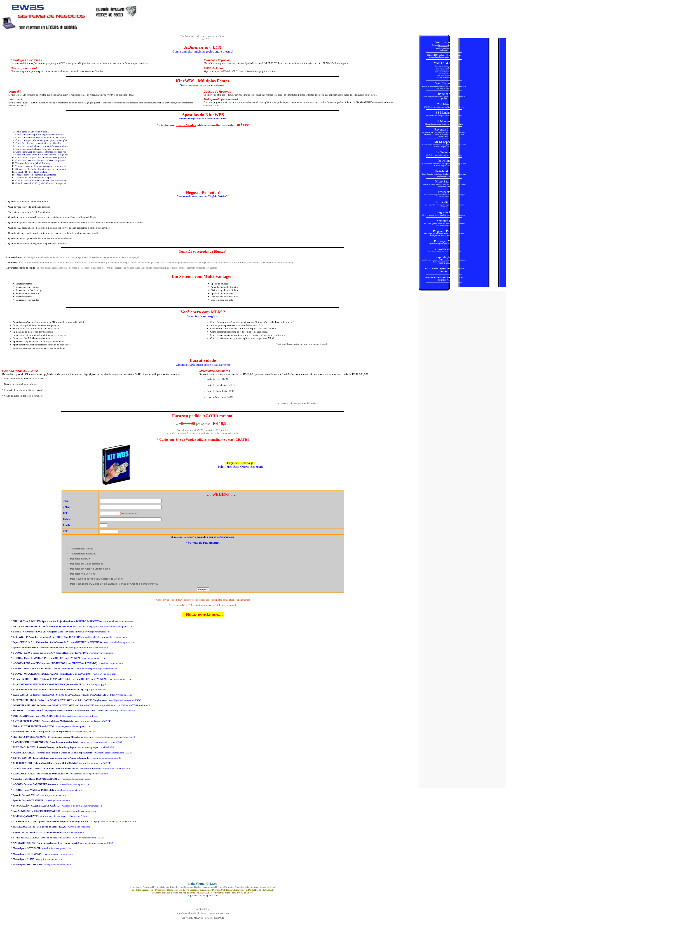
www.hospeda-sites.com (78, 826)
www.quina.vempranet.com (49, 859)
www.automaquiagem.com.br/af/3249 (96, 747)
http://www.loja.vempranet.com (203, 895)
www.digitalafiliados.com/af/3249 (125, 700)
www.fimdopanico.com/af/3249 (106, 758)
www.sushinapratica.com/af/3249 (95, 763)
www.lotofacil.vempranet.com (56, 848)
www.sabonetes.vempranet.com (75, 784)
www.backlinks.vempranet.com (118, 621)
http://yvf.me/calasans (121, 694)
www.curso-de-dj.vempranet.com (119, 642)
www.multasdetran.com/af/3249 (88, 837)
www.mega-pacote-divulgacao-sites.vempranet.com (108, 626)
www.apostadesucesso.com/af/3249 (96, 843)
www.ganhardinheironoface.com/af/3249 (89, 647)
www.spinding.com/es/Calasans (120, 710)
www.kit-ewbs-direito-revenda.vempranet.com (105, 637)
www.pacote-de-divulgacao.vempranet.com (81, 805)
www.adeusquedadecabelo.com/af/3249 (113, 752)
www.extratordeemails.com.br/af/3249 (92, 721)
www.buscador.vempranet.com (75, 778)
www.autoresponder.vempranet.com (79, 811)
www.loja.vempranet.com (97, 631)
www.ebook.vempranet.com (68, 790)
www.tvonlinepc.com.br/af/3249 (114, 768)
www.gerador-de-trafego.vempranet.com (89, 773)
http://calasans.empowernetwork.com (80, 716)
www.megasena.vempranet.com (56, 864)
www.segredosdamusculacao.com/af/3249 (115, 737)
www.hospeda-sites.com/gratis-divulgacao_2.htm (63, 816)
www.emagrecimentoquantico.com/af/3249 (101, 742)
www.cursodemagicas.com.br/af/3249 (118, 821)
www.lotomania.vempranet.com (58, 854)
